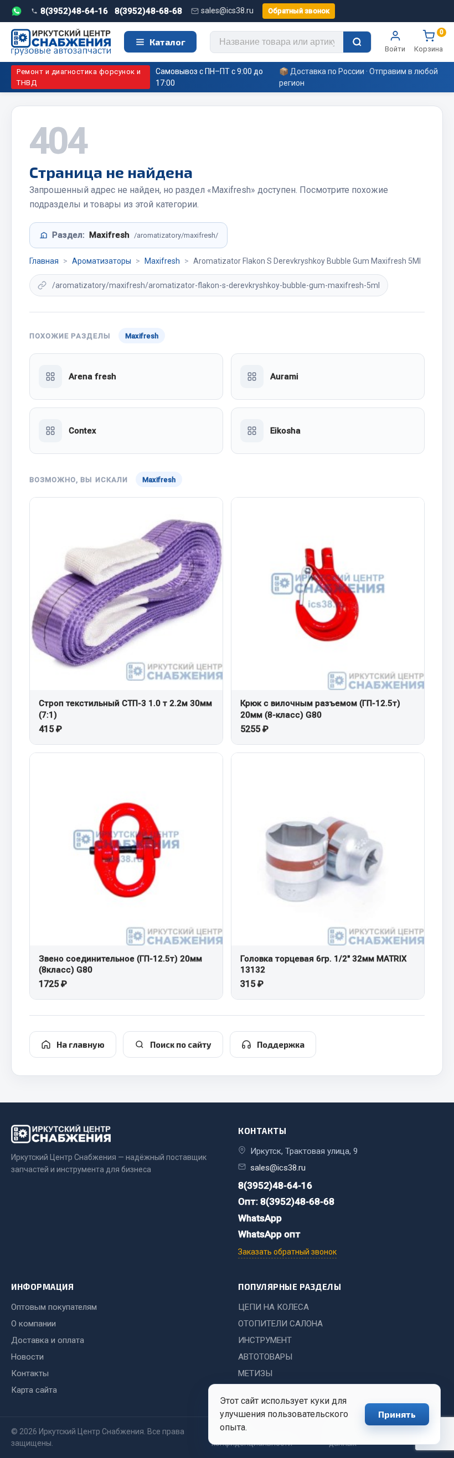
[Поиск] (357, 42)
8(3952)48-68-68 (148, 11)
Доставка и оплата (47, 1340)
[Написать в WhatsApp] (16, 11)
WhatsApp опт (269, 1234)
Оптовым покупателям (54, 1307)
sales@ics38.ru (227, 10)
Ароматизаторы (101, 261)
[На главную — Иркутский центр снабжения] (61, 42)
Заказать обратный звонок (287, 1251)
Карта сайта (34, 1390)
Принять (397, 1414)
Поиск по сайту (180, 1044)
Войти (395, 49)
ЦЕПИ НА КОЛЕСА (273, 1307)
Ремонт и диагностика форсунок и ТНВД (79, 77)
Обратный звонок (298, 11)
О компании (33, 1324)
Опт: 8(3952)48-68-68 (286, 1201)
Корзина (428, 41)
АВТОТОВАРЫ (265, 1357)
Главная (44, 261)
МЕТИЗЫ (255, 1373)
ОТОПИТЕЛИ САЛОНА (280, 1324)
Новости (27, 1357)
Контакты (30, 1373)
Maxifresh (162, 261)
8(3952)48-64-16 (74, 11)
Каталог (167, 41)
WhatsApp (260, 1218)
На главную (80, 1044)
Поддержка (281, 1044)
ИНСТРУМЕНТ (265, 1340)
